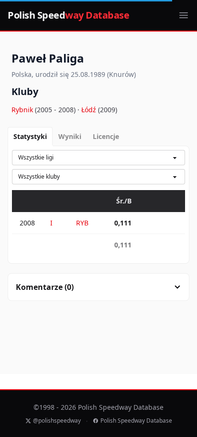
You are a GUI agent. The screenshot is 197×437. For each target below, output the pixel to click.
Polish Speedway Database (136, 421)
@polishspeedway (57, 421)
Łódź (89, 109)
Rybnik (23, 109)
